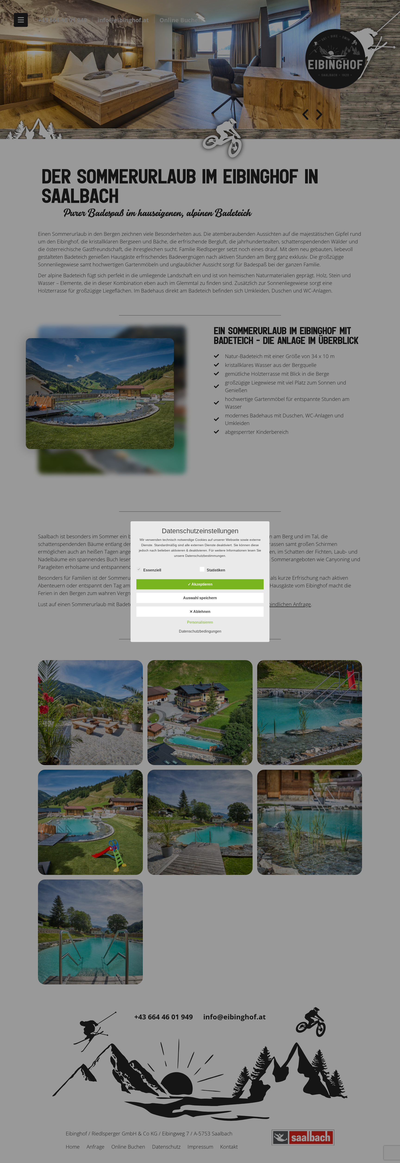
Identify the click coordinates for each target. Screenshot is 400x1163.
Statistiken (216, 570)
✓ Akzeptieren (200, 584)
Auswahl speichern (200, 598)
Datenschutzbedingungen (200, 631)
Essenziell (152, 570)
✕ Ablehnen (200, 611)
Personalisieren (200, 622)
